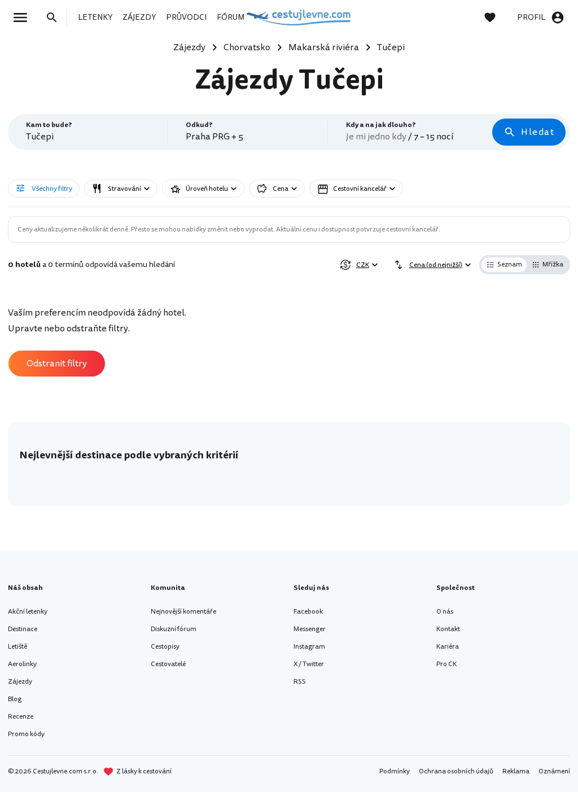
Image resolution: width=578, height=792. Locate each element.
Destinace (22, 629)
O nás (444, 611)
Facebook (308, 611)
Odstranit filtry (57, 363)
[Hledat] (55, 17)
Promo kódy (26, 734)
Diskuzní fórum (173, 629)
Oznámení (554, 771)
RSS (300, 681)
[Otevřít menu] (23, 17)
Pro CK (446, 664)
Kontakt (448, 629)
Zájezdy (20, 681)
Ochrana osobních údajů (456, 771)
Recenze (20, 716)
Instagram (309, 646)
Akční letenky (27, 611)
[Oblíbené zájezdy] (495, 17)
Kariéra (447, 646)
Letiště (17, 646)
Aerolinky (22, 664)
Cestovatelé (168, 664)
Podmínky (394, 771)
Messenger (310, 629)
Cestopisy (165, 646)
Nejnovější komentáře (183, 611)
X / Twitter (309, 664)
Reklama (515, 771)
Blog (14, 699)
